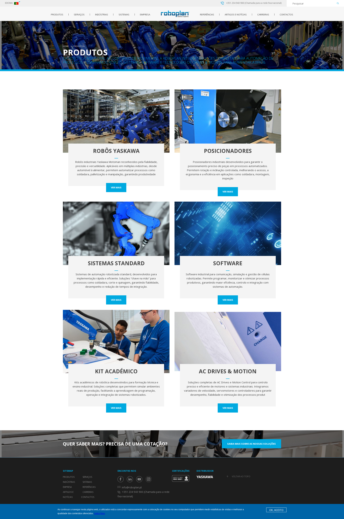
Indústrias (101, 14)
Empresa (145, 14)
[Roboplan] (175, 14)
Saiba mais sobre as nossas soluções (251, 443)
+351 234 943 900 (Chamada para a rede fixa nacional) (253, 3)
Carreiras (263, 14)
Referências (207, 14)
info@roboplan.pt (132, 487)
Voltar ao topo (241, 476)
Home (66, 46)
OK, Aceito (276, 510)
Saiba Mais (99, 513)
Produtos (57, 14)
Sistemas (124, 14)
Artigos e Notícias (236, 14)
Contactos (286, 14)
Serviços (79, 14)
